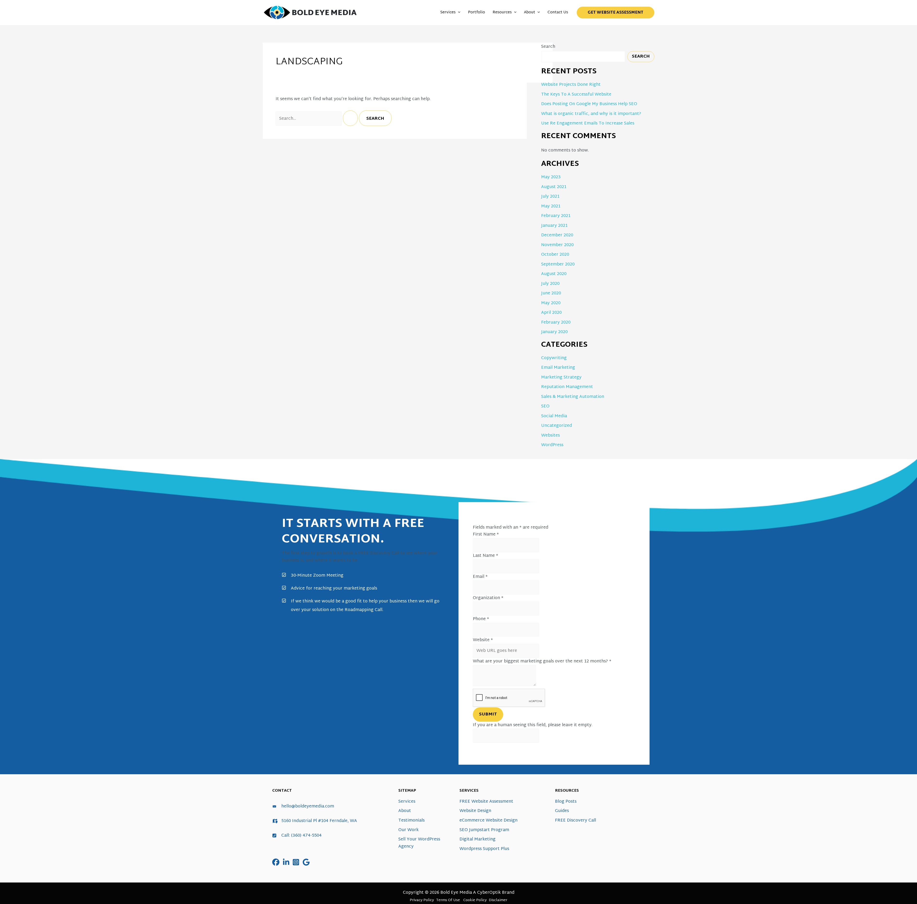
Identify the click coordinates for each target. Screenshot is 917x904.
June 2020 (551, 293)
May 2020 (550, 303)
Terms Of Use (448, 900)
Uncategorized (556, 426)
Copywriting (554, 358)
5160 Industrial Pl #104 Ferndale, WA (319, 821)
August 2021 (553, 187)
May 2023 (551, 177)
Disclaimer (498, 900)
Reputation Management (567, 387)
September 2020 (558, 264)
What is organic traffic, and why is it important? (591, 114)
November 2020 (557, 245)
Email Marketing (558, 368)
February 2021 (555, 216)
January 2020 (554, 332)
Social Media (554, 416)
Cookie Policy (475, 900)
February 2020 (555, 322)
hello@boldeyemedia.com (307, 806)
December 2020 (557, 235)
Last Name (485, 556)
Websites (550, 435)
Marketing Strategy (561, 377)
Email (480, 577)
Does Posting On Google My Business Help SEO (589, 104)
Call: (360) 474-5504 (301, 835)
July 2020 (550, 284)
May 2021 (550, 206)
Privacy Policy (422, 900)
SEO (545, 406)
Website (483, 640)
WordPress (552, 445)
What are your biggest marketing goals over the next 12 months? (542, 661)
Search (548, 47)
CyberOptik (489, 893)
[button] (458, 12)
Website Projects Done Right (571, 85)
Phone (481, 619)
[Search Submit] (350, 118)
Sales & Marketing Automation (572, 397)
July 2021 (550, 196)
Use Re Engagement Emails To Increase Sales (587, 123)
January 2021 (554, 226)
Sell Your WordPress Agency (419, 842)
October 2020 (555, 255)
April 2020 (551, 313)
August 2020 (553, 274)
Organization (488, 598)
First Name (486, 534)
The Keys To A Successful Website (576, 94)
